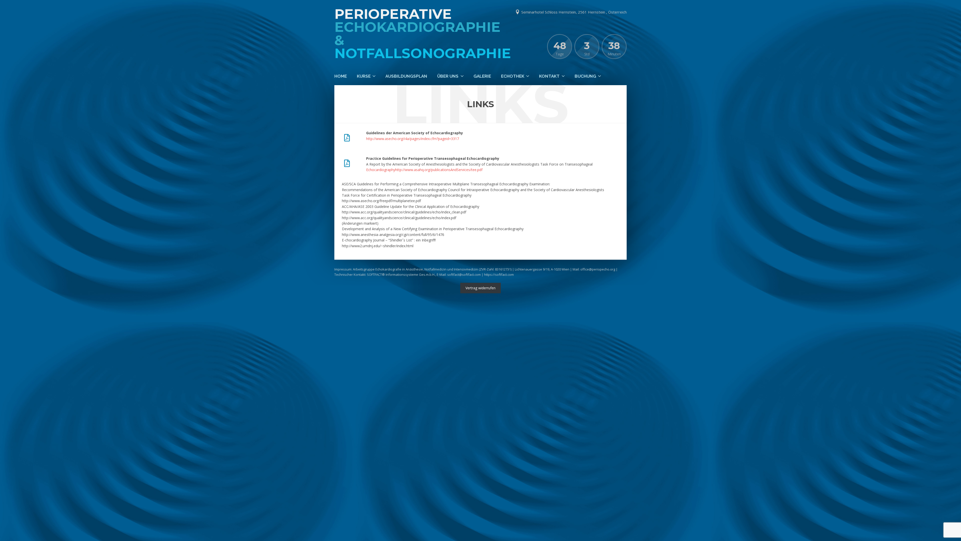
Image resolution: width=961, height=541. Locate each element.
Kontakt (549, 76)
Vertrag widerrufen (480, 288)
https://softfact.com (499, 274)
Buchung (585, 76)
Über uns (447, 76)
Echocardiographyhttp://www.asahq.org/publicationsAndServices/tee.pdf (424, 169)
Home (340, 76)
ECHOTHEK (512, 76)
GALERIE (482, 76)
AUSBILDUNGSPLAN (406, 76)
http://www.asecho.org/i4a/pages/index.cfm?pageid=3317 (412, 138)
